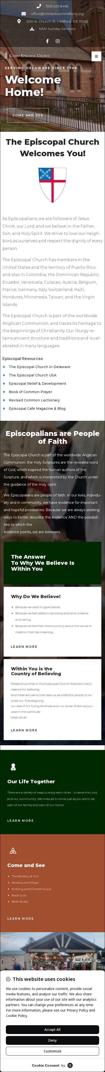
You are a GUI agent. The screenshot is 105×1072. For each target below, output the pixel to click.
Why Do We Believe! (36, 596)
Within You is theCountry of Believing (36, 671)
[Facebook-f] (47, 41)
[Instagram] (57, 41)
